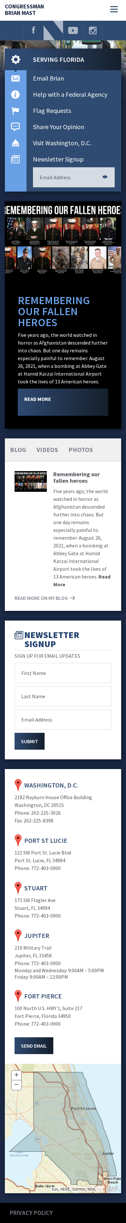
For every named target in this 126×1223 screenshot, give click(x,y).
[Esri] (112, 1188)
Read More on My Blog (41, 598)
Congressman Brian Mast (24, 10)
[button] (16, 1075)
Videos (47, 450)
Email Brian (48, 78)
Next (102, 219)
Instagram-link (92, 30)
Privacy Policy (31, 1213)
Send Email (34, 1045)
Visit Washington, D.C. (62, 143)
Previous (91, 219)
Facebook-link (33, 30)
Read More (37, 399)
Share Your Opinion (58, 127)
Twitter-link (53, 30)
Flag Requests (52, 110)
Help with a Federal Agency (70, 94)
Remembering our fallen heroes (54, 311)
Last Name (33, 696)
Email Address (55, 177)
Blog (18, 450)
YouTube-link (73, 30)
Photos (80, 450)
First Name (33, 673)
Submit (105, 177)
